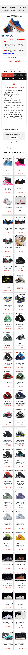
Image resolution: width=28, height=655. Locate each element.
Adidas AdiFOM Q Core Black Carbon (8, 584)
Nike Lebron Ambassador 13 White (8, 524)
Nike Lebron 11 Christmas (8, 325)
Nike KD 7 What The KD (7, 306)
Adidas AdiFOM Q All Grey (8, 565)
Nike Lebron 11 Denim (20, 325)
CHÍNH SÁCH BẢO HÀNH (20, 75)
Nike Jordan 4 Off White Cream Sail (20, 248)
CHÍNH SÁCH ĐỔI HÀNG (14, 78)
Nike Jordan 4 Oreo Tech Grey (20, 267)
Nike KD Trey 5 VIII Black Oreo (20, 421)
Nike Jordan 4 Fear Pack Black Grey (20, 229)
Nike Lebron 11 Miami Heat (8, 402)
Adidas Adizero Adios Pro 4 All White (20, 624)
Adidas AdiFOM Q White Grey (8, 623)
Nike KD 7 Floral (20, 286)
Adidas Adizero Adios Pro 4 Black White (20, 644)
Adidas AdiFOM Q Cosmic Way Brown (20, 584)
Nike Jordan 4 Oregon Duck (8, 267)
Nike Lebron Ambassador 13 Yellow (20, 545)
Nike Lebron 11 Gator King (20, 344)
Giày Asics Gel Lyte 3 (18, 148)
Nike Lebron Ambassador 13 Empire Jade (8, 504)
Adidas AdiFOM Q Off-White (8, 603)
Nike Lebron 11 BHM (20, 306)
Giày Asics (11, 148)
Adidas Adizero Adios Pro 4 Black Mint (8, 644)
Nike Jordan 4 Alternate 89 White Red (20, 209)
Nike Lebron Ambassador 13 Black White (20, 483)
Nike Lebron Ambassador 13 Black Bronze (8, 462)
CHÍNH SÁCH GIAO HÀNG (7, 75)
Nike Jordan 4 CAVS (8, 229)
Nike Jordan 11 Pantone (8, 169)
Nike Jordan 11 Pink (20, 169)
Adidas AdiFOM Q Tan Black (20, 603)
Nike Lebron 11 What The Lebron (8, 421)
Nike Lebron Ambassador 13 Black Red (8, 483)
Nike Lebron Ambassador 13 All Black (8, 441)
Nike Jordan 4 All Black (20, 189)
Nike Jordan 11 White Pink (8, 189)
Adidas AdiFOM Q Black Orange (20, 565)
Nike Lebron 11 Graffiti (8, 363)
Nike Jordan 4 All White (8, 208)
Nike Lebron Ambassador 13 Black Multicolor (20, 462)
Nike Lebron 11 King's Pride (20, 383)
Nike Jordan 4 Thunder (8, 286)
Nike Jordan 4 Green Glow (8, 248)
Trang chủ (6, 10)
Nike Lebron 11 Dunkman (8, 344)
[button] (2, 24)
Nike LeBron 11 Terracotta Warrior (20, 402)
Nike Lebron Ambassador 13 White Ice (20, 524)
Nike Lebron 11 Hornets (20, 363)
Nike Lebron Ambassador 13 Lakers (20, 504)
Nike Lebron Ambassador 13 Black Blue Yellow (20, 441)
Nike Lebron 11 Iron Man (8, 383)
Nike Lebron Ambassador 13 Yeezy (8, 545)
